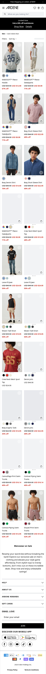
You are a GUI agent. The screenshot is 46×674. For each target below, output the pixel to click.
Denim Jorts (28, 379)
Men (3, 34)
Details (29, 26)
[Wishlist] (34, 7)
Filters (4, 39)
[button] (10, 124)
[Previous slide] (3, 2)
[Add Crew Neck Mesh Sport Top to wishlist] (41, 196)
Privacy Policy (12, 670)
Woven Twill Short (9, 331)
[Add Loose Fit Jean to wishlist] (19, 248)
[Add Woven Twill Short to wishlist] (19, 296)
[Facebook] (4, 644)
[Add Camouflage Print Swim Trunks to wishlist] (19, 441)
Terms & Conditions (32, 670)
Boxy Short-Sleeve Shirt (33, 131)
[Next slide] (43, 2)
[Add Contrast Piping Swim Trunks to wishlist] (41, 441)
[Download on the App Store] (10, 637)
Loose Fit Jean (7, 282)
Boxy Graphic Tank (9, 428)
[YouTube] (17, 644)
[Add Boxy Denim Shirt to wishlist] (19, 148)
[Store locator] (38, 7)
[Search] (5, 14)
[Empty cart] (42, 7)
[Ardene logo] (12, 8)
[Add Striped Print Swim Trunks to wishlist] (41, 493)
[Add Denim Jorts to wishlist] (41, 344)
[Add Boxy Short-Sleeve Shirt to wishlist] (41, 96)
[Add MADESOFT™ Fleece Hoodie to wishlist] (19, 45)
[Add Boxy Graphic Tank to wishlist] (19, 393)
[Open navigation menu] (3, 7)
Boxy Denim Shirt (8, 182)
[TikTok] (23, 644)
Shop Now (19, 26)
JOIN (23, 625)
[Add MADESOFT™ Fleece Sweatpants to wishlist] (41, 45)
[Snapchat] (29, 644)
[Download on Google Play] (28, 637)
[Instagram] (10, 644)
